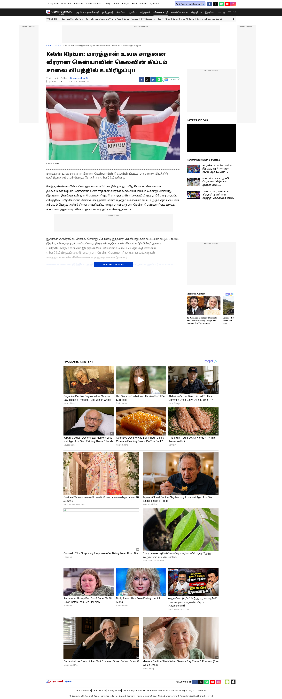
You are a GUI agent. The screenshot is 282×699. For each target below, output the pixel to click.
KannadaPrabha (94, 3)
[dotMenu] (220, 12)
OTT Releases (148, 19)
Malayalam (53, 3)
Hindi (134, 3)
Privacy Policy (114, 690)
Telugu (107, 3)
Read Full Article (113, 264)
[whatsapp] (221, 4)
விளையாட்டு (160, 12)
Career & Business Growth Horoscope (216, 19)
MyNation (154, 3)
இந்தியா (209, 12)
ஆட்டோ (132, 12)
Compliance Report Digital (182, 690)
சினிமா (120, 12)
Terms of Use (99, 690)
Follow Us (174, 79)
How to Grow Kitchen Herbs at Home (175, 19)
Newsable (66, 3)
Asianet (59, 681)
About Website (83, 690)
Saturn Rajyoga (131, 19)
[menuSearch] (235, 12)
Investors (201, 690)
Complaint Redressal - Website (152, 690)
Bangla (125, 3)
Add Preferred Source (188, 4)
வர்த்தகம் (145, 12)
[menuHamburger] (229, 12)
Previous (228, 19)
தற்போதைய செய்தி (87, 12)
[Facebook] (209, 4)
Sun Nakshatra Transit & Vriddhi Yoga (103, 19)
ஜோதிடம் (196, 12)
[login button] (225, 12)
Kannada (78, 3)
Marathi (143, 3)
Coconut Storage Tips (72, 19)
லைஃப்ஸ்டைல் (179, 12)
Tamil (116, 3)
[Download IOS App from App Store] (233, 682)
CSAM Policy (128, 690)
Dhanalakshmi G (79, 78)
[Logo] (60, 12)
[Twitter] (215, 4)
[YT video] (227, 4)
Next (233, 19)
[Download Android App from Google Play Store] (227, 682)
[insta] (233, 4)
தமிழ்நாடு (107, 12)
